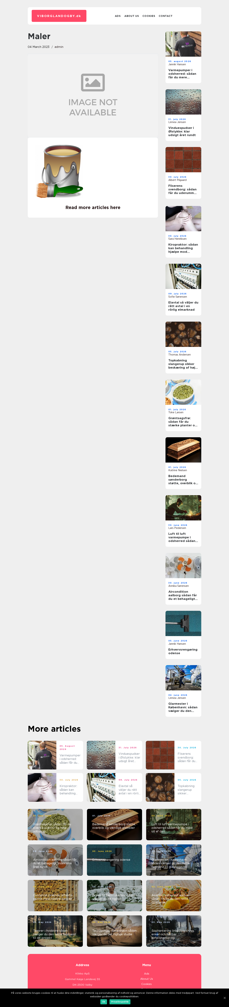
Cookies (148, 16)
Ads (118, 16)
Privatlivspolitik (120, 1001)
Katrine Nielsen (177, 470)
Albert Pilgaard (177, 180)
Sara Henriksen (177, 239)
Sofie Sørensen (177, 296)
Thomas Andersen (179, 354)
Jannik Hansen (177, 64)
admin (59, 47)
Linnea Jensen (177, 122)
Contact (165, 16)
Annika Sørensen (178, 586)
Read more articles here (92, 207)
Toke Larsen (175, 412)
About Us (131, 16)
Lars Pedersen (177, 528)
